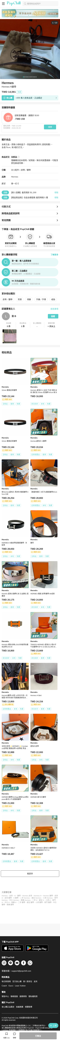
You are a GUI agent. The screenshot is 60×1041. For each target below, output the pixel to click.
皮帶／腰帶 (26, 170)
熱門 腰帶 (47, 902)
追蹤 (53, 316)
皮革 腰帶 (8, 898)
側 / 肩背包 (27, 981)
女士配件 (15, 170)
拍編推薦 (19, 1007)
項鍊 (29, 299)
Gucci (11, 986)
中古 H (7, 902)
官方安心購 (16, 981)
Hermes (5, 896)
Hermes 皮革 (27, 896)
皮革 (11, 896)
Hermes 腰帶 (48, 896)
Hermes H (37, 896)
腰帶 (19, 896)
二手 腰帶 (21, 902)
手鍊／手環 (41, 299)
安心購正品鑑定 (8, 1007)
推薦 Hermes (26, 900)
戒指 (53, 299)
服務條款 (23, 996)
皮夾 (35, 981)
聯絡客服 (14, 996)
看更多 (30, 873)
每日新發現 (6, 981)
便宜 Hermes (36, 898)
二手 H (34, 900)
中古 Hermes (14, 900)
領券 (50, 127)
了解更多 (54, 255)
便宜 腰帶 (30, 902)
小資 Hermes (48, 898)
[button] (9, 325)
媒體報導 (28, 1007)
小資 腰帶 (39, 902)
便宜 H (41, 900)
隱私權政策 (33, 996)
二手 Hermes (25, 898)
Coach (4, 986)
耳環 (20, 299)
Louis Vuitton (20, 986)
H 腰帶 (15, 898)
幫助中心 (5, 996)
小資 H (48, 900)
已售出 (38, 1036)
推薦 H (13, 902)
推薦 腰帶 (10, 905)
